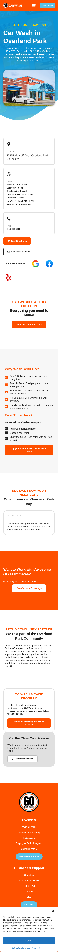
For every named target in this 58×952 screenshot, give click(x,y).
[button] (53, 910)
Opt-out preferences (21, 948)
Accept (29, 940)
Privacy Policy (38, 948)
